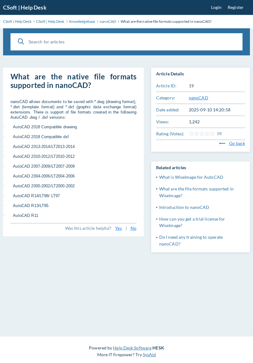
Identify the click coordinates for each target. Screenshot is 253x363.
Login (216, 7)
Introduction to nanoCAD (184, 207)
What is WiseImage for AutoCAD (191, 177)
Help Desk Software (132, 347)
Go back (236, 143)
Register (236, 7)
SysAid (149, 354)
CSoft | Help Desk (25, 7)
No (133, 228)
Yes (118, 228)
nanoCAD (198, 97)
